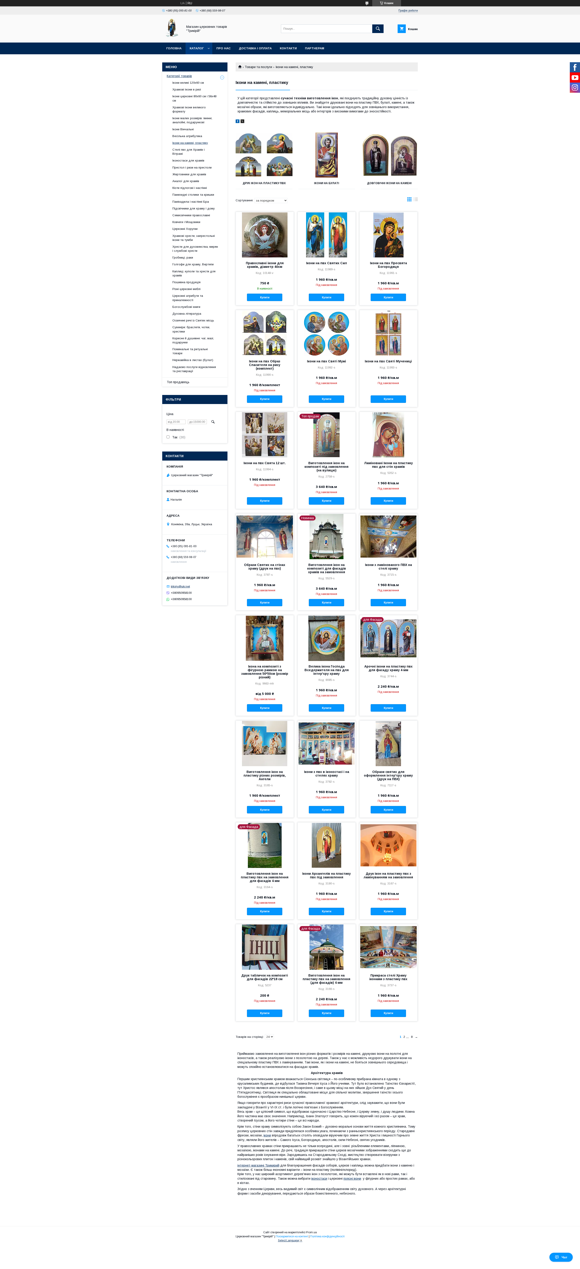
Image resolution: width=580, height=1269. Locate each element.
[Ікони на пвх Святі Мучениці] (388, 332)
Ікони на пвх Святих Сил (326, 263)
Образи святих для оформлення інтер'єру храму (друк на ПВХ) (388, 775)
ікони (267, 1135)
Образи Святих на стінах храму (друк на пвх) (264, 566)
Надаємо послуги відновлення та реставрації (194, 369)
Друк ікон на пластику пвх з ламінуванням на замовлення (388, 875)
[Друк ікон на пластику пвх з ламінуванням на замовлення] (388, 845)
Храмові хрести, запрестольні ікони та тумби (193, 238)
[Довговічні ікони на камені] (389, 155)
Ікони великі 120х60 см (188, 82)
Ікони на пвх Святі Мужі (326, 361)
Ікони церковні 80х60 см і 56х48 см (194, 98)
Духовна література (186, 313)
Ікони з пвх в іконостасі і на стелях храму (326, 773)
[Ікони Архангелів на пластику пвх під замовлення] (326, 845)
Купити (264, 297)
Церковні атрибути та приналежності (187, 298)
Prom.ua (311, 1232)
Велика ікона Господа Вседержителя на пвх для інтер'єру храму (326, 670)
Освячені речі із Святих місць (193, 320)
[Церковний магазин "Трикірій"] (171, 36)
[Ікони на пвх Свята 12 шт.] (265, 434)
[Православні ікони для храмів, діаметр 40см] (265, 234)
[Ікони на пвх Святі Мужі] (326, 332)
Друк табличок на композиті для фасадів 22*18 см (264, 977)
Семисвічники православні (191, 215)
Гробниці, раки (182, 257)
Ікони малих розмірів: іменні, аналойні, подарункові (192, 120)
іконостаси (319, 1178)
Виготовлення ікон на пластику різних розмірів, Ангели (265, 775)
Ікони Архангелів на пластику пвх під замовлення (326, 875)
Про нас (223, 48)
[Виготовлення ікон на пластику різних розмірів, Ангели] (265, 743)
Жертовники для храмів (189, 174)
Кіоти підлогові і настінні (189, 188)
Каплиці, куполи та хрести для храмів (193, 273)
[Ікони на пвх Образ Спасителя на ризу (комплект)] (265, 332)
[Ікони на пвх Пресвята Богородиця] (388, 234)
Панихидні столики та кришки (193, 194)
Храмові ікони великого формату (189, 109)
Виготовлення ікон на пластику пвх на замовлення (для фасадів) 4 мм (326, 979)
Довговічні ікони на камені (389, 183)
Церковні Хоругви (185, 229)
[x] (242, 122)
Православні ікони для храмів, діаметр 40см (265, 265)
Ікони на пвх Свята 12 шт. (265, 463)
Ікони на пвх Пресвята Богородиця (388, 265)
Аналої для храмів (185, 181)
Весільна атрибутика (187, 136)
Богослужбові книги (186, 307)
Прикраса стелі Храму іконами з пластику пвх (388, 977)
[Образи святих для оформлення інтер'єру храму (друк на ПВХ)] (388, 743)
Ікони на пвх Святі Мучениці (388, 361)
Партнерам (314, 48)
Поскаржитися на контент (292, 1236)
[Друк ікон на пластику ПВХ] (264, 155)
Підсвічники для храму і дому (193, 208)
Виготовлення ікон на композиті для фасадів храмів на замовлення (326, 568)
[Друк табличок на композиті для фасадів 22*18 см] (265, 947)
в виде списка (416, 200)
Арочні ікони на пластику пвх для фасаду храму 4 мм (388, 668)
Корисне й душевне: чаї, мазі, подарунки (193, 340)
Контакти (288, 48)
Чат (564, 1257)
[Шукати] (378, 28)
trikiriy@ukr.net (180, 586)
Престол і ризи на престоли (192, 167)
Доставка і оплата (255, 48)
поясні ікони (352, 1178)
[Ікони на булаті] (326, 155)
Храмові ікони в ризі (186, 89)
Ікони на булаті (326, 183)
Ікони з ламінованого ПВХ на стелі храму (388, 566)
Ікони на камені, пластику (190, 143)
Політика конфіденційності (327, 1236)
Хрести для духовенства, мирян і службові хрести (195, 248)
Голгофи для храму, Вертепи (193, 264)
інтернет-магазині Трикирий (258, 1165)
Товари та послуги (258, 67)
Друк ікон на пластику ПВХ (264, 183)
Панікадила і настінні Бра (190, 201)
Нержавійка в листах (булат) (192, 360)
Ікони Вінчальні (183, 129)
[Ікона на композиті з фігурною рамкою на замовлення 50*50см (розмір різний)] (265, 638)
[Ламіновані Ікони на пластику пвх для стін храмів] (388, 434)
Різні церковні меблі (186, 289)
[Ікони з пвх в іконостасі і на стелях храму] (326, 743)
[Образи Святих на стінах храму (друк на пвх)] (265, 536)
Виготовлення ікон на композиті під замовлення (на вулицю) (326, 466)
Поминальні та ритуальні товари (190, 351)
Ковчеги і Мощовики (186, 222)
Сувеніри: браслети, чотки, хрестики (191, 329)
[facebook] (237, 122)
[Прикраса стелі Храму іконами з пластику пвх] (388, 947)
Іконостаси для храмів (188, 160)
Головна (173, 48)
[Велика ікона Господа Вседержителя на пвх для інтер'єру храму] (326, 638)
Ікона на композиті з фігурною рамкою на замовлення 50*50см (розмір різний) (264, 672)
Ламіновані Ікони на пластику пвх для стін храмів (388, 464)
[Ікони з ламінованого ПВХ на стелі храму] (388, 536)
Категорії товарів (179, 76)
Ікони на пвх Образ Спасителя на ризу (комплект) (264, 364)
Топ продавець (178, 382)
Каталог (197, 48)
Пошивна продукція (186, 282)
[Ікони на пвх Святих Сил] (326, 234)
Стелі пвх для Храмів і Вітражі (188, 151)
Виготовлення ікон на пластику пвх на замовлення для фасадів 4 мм (264, 877)
